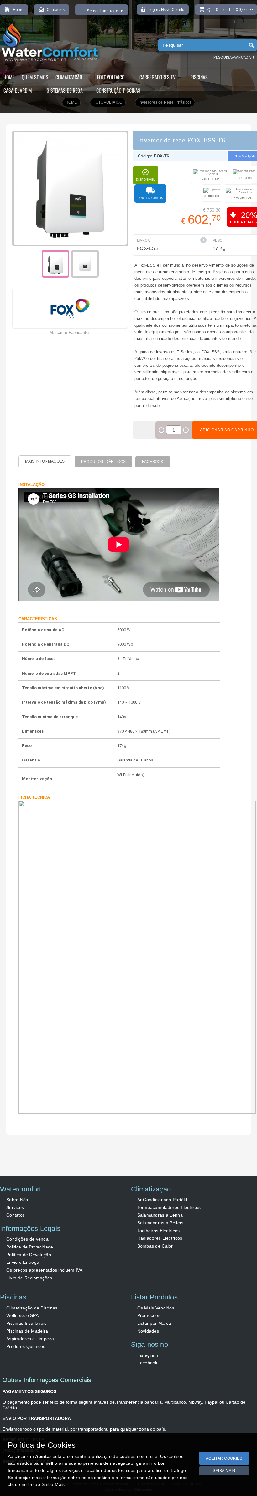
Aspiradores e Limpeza (30, 1338)
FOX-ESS (148, 248)
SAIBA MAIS (224, 1471)
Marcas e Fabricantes (70, 332)
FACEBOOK (152, 461)
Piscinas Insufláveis (26, 1323)
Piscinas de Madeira (27, 1331)
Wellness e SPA (22, 1315)
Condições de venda (27, 1239)
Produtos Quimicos (25, 1346)
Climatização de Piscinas (32, 1307)
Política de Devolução (28, 1254)
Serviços (15, 1207)
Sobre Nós (17, 1199)
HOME (9, 77)
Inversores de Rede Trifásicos (165, 102)
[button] (203, 240)
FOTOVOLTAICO (108, 102)
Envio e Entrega (22, 1262)
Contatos (15, 1214)
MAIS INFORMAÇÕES (45, 461)
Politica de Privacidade (29, 1246)
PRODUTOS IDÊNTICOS (103, 461)
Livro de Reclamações (29, 1277)
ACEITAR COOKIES (224, 1458)
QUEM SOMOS (35, 77)
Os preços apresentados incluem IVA (44, 1270)
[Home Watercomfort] (50, 44)
